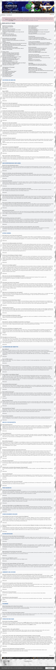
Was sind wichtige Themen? (6, 74)
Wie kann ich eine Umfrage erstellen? (8, 55)
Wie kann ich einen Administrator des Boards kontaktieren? (37, 72)
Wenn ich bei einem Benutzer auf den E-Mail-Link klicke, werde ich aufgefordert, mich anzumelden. (13, 49)
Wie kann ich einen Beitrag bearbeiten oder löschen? (10, 53)
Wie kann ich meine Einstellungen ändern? (9, 39)
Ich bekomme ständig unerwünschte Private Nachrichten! (37, 38)
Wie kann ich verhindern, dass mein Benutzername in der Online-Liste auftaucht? (13, 41)
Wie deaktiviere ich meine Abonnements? (35, 60)
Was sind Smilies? (5, 70)
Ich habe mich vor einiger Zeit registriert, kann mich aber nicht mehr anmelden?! (13, 32)
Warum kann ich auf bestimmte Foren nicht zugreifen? (11, 58)
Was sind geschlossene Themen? (7, 75)
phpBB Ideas (4, 631)
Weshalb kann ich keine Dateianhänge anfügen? (10, 59)
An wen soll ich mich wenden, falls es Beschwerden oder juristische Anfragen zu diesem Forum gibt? (40, 71)
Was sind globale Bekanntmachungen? (8, 72)
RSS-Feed (52, 14)
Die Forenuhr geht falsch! (6, 42)
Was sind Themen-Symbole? (7, 76)
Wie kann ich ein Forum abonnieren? (34, 59)
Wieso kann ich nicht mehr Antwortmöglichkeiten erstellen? (11, 56)
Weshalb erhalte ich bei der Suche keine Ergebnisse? (36, 49)
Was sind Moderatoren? (32, 27)
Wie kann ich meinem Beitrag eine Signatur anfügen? (10, 54)
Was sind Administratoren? (32, 26)
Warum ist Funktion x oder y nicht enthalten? (35, 69)
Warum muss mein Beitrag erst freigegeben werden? (10, 63)
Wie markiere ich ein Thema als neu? (8, 64)
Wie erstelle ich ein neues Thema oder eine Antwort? (10, 52)
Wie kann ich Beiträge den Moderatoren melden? (10, 61)
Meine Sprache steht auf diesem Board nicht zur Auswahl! (11, 44)
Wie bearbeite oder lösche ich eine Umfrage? (9, 57)
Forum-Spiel (14, 12)
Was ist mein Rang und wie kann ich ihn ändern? (10, 47)
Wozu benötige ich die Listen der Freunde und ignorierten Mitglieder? (39, 42)
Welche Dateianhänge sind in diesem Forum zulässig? (37, 64)
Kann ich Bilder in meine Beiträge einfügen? (9, 71)
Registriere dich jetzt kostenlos (10, 19)
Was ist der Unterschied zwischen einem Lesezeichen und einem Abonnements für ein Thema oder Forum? (38, 56)
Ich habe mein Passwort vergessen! (8, 33)
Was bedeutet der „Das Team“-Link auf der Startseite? (37, 33)
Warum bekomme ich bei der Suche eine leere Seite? (36, 50)
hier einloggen (11, 20)
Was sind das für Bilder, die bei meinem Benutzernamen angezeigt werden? (14, 45)
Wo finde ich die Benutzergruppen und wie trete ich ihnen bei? (38, 29)
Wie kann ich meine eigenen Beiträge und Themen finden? (37, 52)
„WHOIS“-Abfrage (31, 637)
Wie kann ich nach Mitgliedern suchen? (34, 51)
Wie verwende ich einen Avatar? (7, 46)
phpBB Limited (36, 198)
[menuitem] (9, 12)
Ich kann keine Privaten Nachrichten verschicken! (36, 37)
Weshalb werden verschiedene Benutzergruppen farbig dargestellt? (39, 31)
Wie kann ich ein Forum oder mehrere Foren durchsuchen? (37, 48)
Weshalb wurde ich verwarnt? (7, 60)
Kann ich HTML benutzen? (6, 69)
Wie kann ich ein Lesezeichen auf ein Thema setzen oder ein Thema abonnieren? (39, 58)
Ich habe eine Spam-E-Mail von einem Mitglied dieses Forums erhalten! (39, 39)
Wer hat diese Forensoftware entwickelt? (34, 68)
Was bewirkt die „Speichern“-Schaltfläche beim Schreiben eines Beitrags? (14, 62)
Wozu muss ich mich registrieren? (7, 26)
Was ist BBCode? (5, 68)
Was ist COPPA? (5, 27)
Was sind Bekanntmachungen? (7, 73)
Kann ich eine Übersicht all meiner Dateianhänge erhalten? (37, 65)
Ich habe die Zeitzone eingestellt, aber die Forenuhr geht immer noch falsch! (14, 43)
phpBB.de (44, 198)
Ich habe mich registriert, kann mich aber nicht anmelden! (11, 29)
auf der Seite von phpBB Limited (8, 624)
